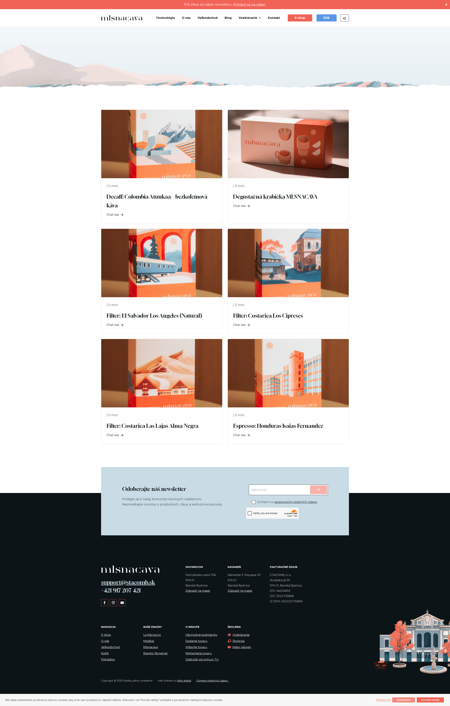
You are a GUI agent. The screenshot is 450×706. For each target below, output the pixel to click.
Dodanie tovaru (196, 641)
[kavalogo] (121, 18)
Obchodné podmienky (201, 635)
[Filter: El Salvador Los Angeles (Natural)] (161, 281)
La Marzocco (152, 635)
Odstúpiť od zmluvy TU (202, 659)
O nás (105, 641)
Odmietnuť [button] (404, 699)
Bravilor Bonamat (155, 653)
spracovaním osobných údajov (296, 502)
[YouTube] (122, 602)
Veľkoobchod (110, 647)
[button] (259, 18)
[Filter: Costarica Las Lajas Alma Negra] (161, 391)
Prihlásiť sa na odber (249, 5)
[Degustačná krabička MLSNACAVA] (288, 166)
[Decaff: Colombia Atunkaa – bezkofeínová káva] (161, 166)
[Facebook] (104, 602)
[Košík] (344, 17)
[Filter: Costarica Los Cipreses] (288, 281)
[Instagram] (113, 602)
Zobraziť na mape (197, 590)
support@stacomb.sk (128, 582)
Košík (105, 653)
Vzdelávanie (241, 635)
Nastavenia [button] (383, 700)
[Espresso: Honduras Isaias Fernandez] (288, 391)
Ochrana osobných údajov (212, 680)
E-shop (106, 635)
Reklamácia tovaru (198, 653)
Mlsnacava (150, 647)
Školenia (239, 641)
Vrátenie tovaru (196, 647)
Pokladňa (108, 659)
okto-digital (184, 680)
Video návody (241, 647)
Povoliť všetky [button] (430, 699)
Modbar (148, 641)
